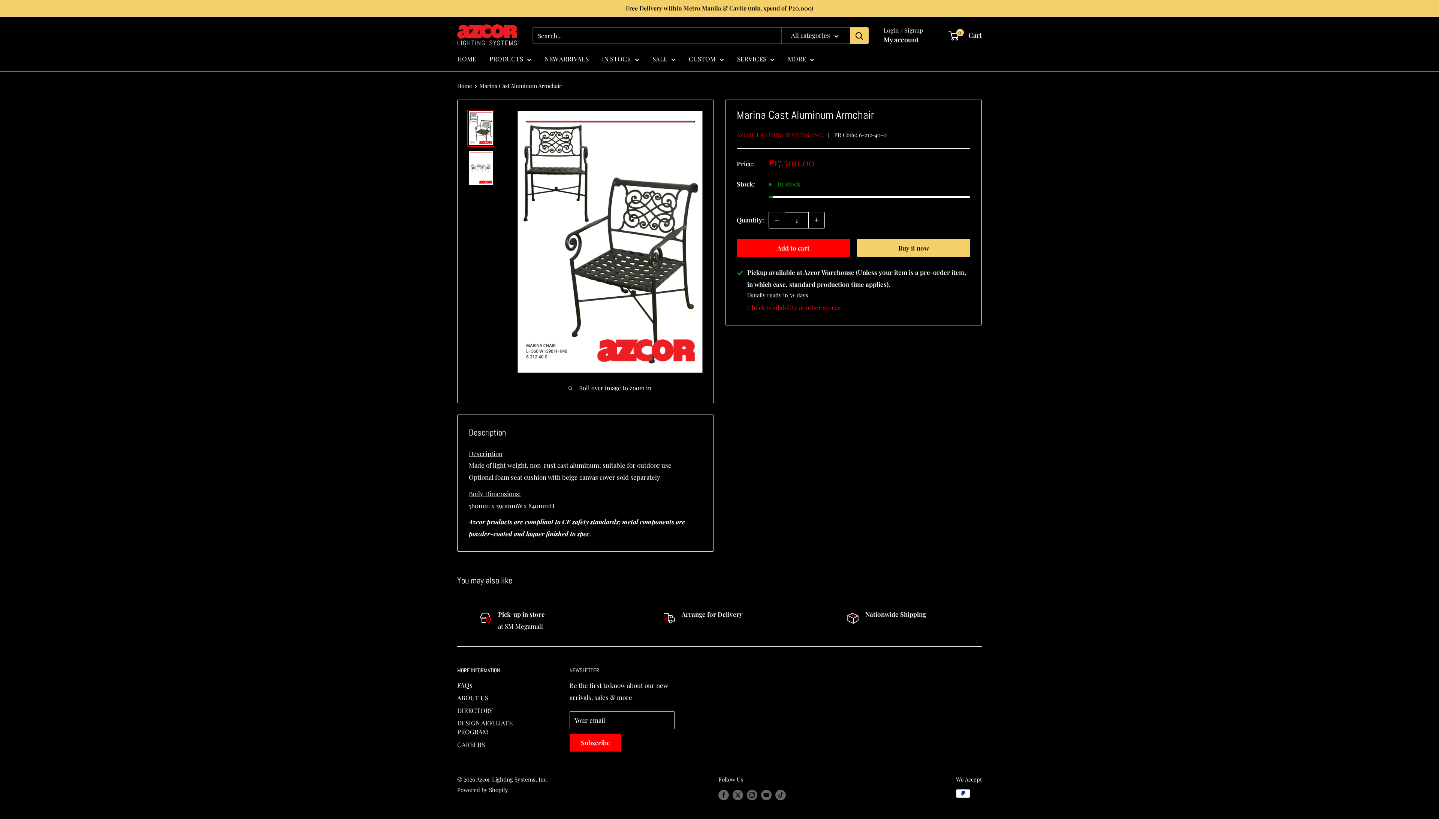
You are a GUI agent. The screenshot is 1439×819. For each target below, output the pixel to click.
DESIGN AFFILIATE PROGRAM (485, 727)
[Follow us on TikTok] (780, 794)
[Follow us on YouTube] (766, 794)
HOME (466, 59)
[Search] (859, 35)
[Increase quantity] (816, 220)
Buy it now (913, 248)
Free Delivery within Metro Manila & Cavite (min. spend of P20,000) (719, 8)
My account (901, 39)
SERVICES (751, 59)
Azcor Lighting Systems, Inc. (780, 135)
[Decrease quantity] (777, 220)
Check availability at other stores (794, 307)
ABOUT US (472, 698)
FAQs (465, 685)
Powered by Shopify (482, 790)
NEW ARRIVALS (566, 59)
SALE (659, 59)
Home (464, 86)
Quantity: (750, 220)
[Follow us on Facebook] (723, 794)
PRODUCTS (506, 59)
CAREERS (471, 744)
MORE (797, 59)
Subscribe (595, 742)
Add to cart (793, 248)
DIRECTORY (475, 710)
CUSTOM (702, 59)
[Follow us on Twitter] (738, 794)
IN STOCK (616, 59)
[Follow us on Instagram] (752, 794)
